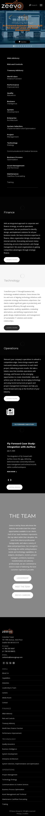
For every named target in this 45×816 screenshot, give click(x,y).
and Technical (15, 167)
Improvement (13, 86)
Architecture (12, 119)
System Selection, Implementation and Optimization (20, 764)
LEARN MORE (11, 260)
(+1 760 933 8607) (8, 651)
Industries (5, 683)
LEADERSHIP (23, 578)
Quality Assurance (8, 744)
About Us (5, 673)
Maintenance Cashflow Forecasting (14, 799)
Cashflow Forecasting (16, 175)
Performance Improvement (12, 733)
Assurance (11, 94)
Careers (5, 693)
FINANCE (6, 709)
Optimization (15, 158)
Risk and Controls (8, 718)
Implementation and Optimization (21, 127)
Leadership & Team (9, 688)
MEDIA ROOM (14, 487)
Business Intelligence (9, 749)
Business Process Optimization (13, 789)
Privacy (19, 814)
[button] (8, 480)
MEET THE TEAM (22, 587)
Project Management (9, 775)
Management (13, 136)
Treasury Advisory (8, 723)
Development (13, 111)
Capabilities (6, 678)
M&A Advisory (7, 713)
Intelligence (12, 102)
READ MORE (11, 472)
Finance (9, 212)
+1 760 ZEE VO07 (8, 648)
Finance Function (14, 77)
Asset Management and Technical (14, 794)
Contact (5, 703)
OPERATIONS (8, 770)
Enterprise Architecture (10, 759)
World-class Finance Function (12, 728)
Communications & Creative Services (22, 151)
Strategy (12, 144)
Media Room (6, 698)
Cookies (25, 814)
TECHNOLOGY (9, 739)
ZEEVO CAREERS (22, 595)
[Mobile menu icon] (41, 5)
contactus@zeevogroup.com (12, 657)
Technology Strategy (9, 780)
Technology (11, 280)
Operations (11, 348)
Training (10, 182)
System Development (9, 754)
